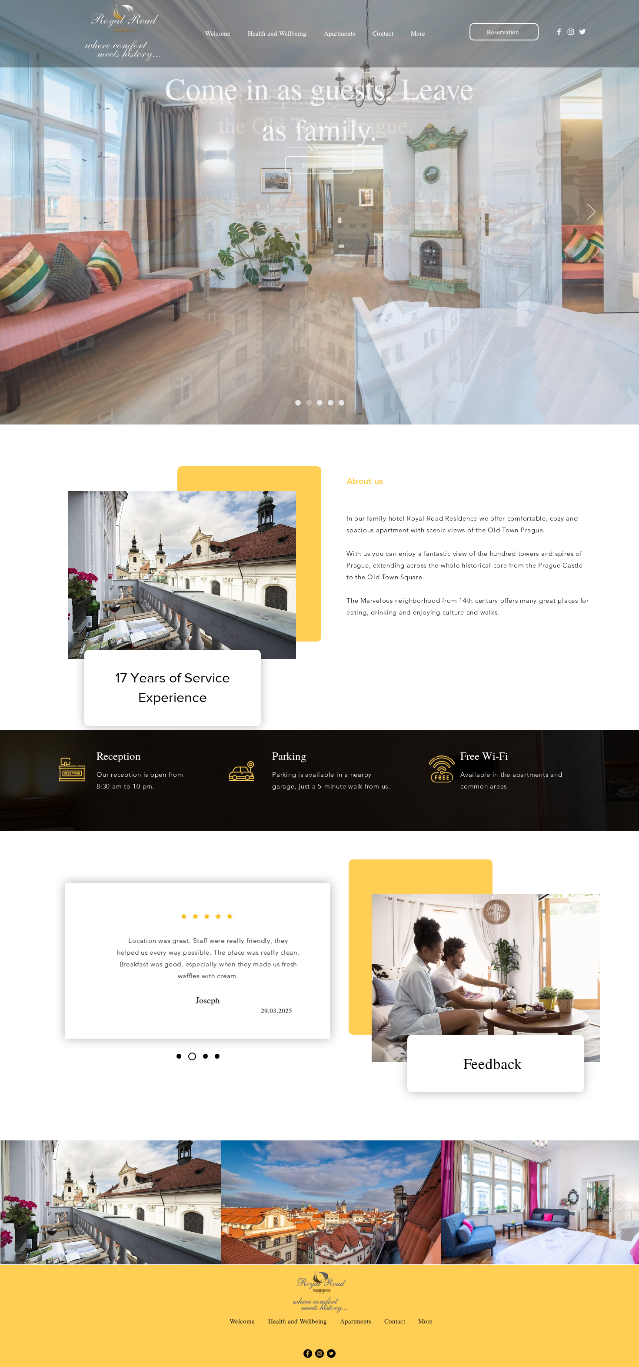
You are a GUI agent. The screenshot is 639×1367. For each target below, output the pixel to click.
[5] (341, 403)
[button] (319, 165)
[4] (330, 403)
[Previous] (47, 212)
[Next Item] (624, 1202)
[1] (298, 403)
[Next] (591, 212)
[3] (320, 403)
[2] (309, 403)
